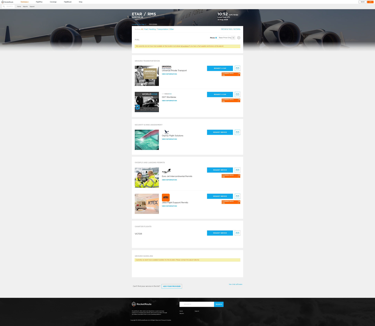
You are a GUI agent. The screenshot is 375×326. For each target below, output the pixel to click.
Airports (25, 6)
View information (169, 74)
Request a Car (220, 68)
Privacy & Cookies (166, 320)
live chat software (235, 284)
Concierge (53, 2)
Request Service (220, 132)
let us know (185, 46)
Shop (80, 2)
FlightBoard (67, 2)
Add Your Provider (171, 286)
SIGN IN (363, 2)
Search (219, 304)
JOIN (370, 2)
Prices (212, 38)
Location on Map (138, 24)
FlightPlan (39, 2)
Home (19, 6)
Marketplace (24, 2)
